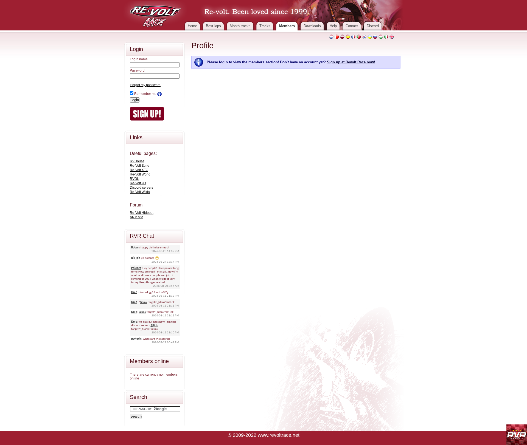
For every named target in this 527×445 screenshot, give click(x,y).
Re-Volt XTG (139, 170)
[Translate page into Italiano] (386, 37)
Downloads (312, 26)
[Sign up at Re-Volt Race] (147, 113)
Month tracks (240, 26)
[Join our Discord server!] (516, 435)
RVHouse (137, 161)
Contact (352, 26)
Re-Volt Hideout (141, 213)
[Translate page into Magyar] (380, 37)
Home (192, 26)
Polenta (136, 268)
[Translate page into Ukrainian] (369, 37)
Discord (373, 26)
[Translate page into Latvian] (342, 37)
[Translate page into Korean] (364, 37)
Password (137, 70)
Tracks (264, 26)
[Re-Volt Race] (155, 14)
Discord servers (141, 187)
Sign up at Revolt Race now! (351, 62)
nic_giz (135, 257)
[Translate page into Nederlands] (331, 37)
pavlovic (136, 339)
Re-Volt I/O (138, 183)
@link (143, 302)
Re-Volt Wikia (140, 192)
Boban (135, 247)
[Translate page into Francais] (353, 37)
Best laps (213, 26)
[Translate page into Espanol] (348, 37)
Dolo (134, 292)
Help (333, 26)
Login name (139, 59)
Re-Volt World (140, 174)
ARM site (136, 217)
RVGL (134, 179)
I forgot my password (145, 85)
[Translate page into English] (391, 37)
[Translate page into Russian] (375, 37)
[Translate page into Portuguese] (358, 37)
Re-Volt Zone (139, 166)
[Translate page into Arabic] (337, 37)
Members (287, 26)
